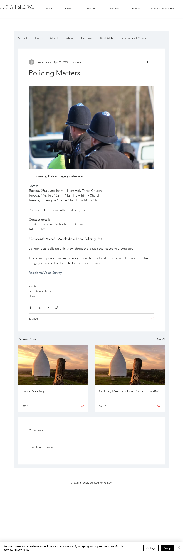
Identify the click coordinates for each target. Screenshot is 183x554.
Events (39, 38)
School (70, 38)
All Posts (23, 38)
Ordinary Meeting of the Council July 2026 (129, 391)
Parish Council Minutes (133, 38)
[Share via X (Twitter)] (39, 307)
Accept (167, 548)
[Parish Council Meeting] (53, 365)
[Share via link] (56, 307)
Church (54, 38)
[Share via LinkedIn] (48, 307)
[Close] (179, 548)
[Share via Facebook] (30, 307)
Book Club (106, 38)
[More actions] (152, 62)
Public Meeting (33, 391)
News (32, 296)
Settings (150, 548)
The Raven (87, 38)
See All (161, 338)
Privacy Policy (21, 549)
